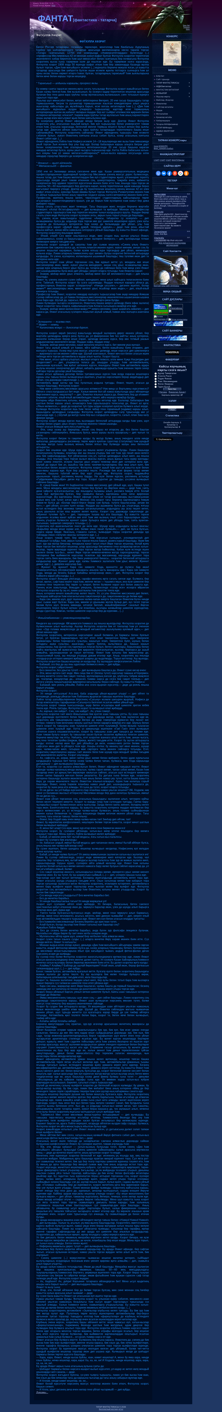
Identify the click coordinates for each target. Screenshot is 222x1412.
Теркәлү (186, 27)
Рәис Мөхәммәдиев (167, 381)
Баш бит (186, 25)
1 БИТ (156, 160)
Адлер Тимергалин (167, 373)
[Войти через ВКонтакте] (163, 173)
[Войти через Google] (180, 173)
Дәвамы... (42, 1392)
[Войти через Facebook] (169, 173)
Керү (188, 29)
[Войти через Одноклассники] (186, 173)
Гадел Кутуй (164, 386)
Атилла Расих (165, 376)
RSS (53, 5)
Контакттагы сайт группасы (166, 286)
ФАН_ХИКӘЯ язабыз (163, 148)
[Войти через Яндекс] (174, 173)
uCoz (120, 1409)
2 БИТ (162, 160)
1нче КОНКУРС (161, 146)
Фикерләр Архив (177, 392)
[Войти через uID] (158, 173)
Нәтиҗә (163, 392)
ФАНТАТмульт (178, 160)
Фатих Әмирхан (165, 384)
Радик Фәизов (165, 378)
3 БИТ (168, 160)
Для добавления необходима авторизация (172, 244)
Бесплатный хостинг (108, 1409)
